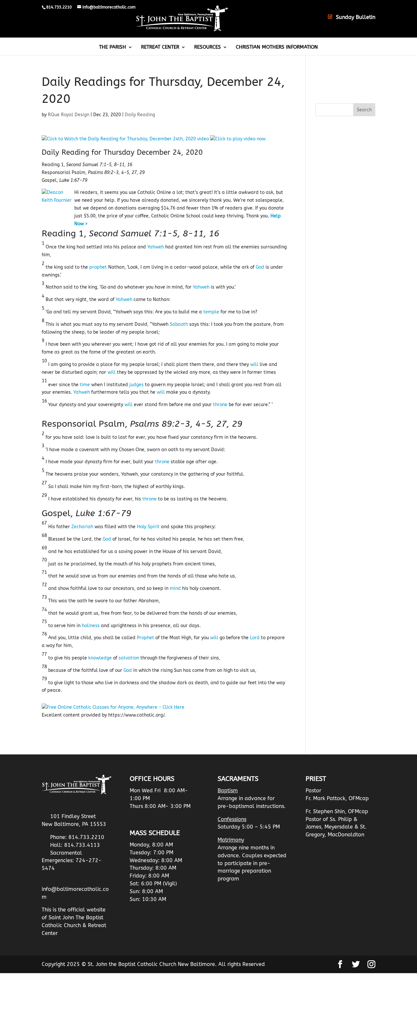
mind (175, 588)
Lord (255, 637)
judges (136, 384)
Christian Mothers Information (277, 47)
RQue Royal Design (68, 115)
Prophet (145, 637)
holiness (91, 625)
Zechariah (82, 527)
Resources (207, 47)
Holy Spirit (148, 527)
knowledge (100, 658)
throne (220, 404)
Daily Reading (140, 115)
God (260, 267)
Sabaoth (179, 324)
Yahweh (155, 247)
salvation (129, 658)
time (85, 384)
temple (211, 312)
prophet (98, 267)
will (254, 364)
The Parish (112, 47)
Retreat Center (160, 47)
